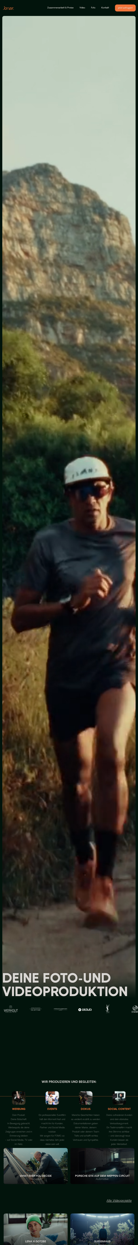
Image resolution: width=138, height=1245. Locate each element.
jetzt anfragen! (125, 8)
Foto (93, 7)
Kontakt (105, 7)
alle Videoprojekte (119, 1201)
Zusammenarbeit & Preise (60, 7)
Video (82, 7)
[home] (8, 8)
